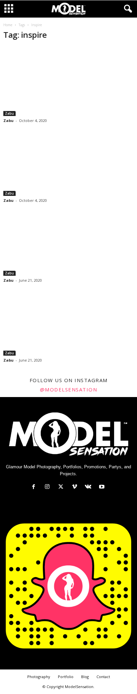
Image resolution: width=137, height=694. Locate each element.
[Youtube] (102, 487)
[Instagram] (49, 487)
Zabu (9, 113)
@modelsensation (68, 389)
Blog (85, 676)
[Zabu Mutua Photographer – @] (68, 81)
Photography (38, 676)
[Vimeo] (76, 487)
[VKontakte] (89, 487)
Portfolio (65, 676)
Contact (103, 676)
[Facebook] (35, 487)
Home (7, 25)
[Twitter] (62, 487)
